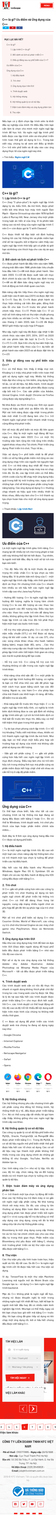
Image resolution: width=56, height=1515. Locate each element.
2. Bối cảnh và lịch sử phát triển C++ (27, 54)
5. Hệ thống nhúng (18, 96)
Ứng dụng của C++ (15, 70)
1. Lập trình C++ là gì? (20, 49)
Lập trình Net (25, 508)
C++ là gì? (11, 44)
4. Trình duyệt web (18, 91)
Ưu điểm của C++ (14, 65)
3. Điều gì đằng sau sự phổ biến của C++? (29, 60)
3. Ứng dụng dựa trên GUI (22, 86)
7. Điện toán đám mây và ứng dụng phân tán (30, 107)
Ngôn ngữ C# (22, 157)
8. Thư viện (15, 112)
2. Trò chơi (15, 80)
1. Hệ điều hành (17, 75)
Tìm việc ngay (18, 1377)
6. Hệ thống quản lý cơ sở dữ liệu (25, 102)
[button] (23, 1409)
